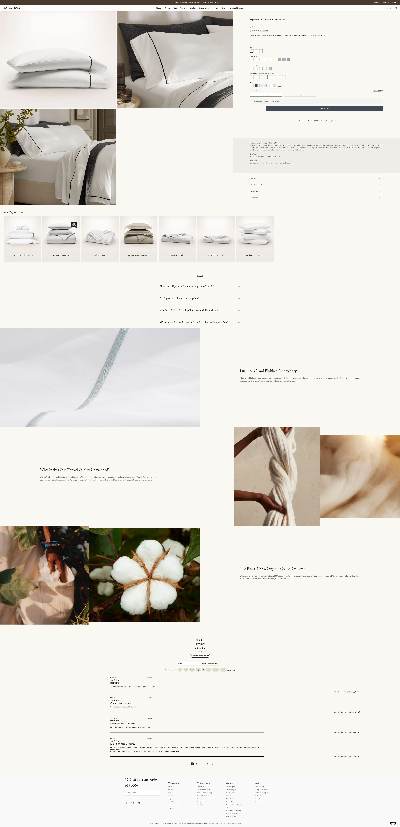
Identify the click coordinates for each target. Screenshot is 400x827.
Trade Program (230, 787)
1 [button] (192, 764)
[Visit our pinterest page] (139, 802)
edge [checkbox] (198, 670)
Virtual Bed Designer (236, 8)
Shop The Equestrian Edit (211, 2)
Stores (394, 2)
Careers (170, 796)
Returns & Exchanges (203, 796)
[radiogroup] (316, 51)
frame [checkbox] (208, 670)
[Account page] (391, 8)
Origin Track (375, 2)
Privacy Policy (230, 802)
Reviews (170, 790)
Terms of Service (154, 823)
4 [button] (203, 764)
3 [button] (200, 764)
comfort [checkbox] (215, 670)
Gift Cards (258, 796)
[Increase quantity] (261, 108)
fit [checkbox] (203, 670)
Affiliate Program (231, 790)
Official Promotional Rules (234, 799)
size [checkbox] (180, 670)
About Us (386, 2)
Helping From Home (174, 808)
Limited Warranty (202, 799)
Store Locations (259, 787)
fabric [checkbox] (192, 670)
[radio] (252, 51)
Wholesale (229, 796)
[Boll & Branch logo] (14, 8)
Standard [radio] (266, 95)
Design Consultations (261, 790)
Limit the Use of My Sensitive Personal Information (201, 823)
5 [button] (207, 764)
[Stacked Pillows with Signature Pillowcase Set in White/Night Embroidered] (58, 59)
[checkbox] (252, 101)
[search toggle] (386, 8)
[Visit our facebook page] (126, 802)
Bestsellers (258, 802)
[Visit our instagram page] (132, 802)
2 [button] (196, 764)
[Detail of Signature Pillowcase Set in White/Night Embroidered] (175, 59)
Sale (223, 8)
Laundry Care (201, 805)
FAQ (198, 802)
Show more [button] (231, 670)
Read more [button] (175, 751)
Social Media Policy (180, 823)
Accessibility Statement (167, 823)
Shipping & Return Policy (204, 793)
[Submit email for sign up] (157, 793)
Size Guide (377, 90)
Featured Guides (231, 816)
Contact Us (200, 787)
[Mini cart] (396, 8)
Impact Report (172, 802)
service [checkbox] (223, 670)
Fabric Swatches (260, 799)
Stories (170, 793)
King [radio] (300, 95)
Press (169, 805)
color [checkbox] (186, 670)
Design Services (231, 793)
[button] (187, 663)
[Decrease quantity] (252, 108)
